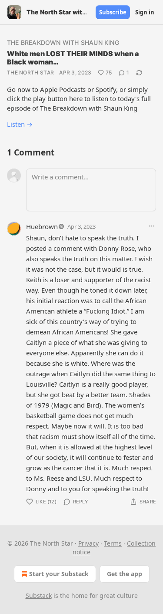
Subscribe (112, 12)
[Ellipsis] (152, 226)
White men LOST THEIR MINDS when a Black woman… (73, 57)
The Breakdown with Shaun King (63, 42)
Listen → (20, 124)
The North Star (30, 72)
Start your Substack (59, 574)
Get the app (124, 574)
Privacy (88, 543)
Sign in (144, 12)
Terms (113, 543)
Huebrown (42, 226)
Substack (39, 595)
